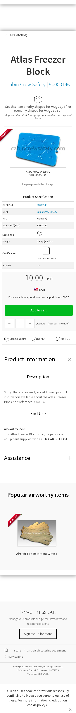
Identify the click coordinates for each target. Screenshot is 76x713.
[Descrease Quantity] (9, 323)
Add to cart (38, 310)
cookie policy (36, 705)
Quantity (40, 323)
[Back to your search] (6, 35)
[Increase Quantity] (30, 323)
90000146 (42, 205)
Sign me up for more (38, 634)
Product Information (38, 359)
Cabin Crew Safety (47, 212)
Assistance (38, 458)
